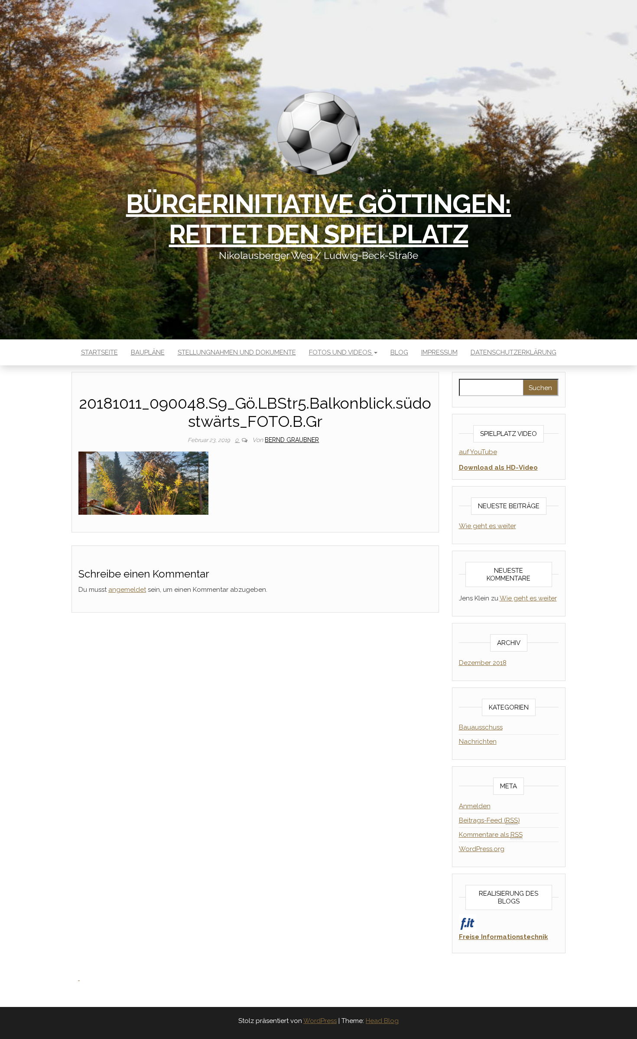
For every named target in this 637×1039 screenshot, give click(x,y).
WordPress (320, 1021)
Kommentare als (491, 835)
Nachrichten (478, 741)
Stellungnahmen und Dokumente (237, 352)
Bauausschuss (481, 727)
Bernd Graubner (292, 439)
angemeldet (127, 590)
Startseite (99, 352)
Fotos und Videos (341, 352)
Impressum (439, 352)
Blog (399, 352)
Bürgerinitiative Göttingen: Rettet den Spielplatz (318, 219)
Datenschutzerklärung (513, 352)
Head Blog (382, 1021)
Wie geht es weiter (487, 526)
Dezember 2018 (483, 663)
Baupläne (148, 352)
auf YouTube (478, 452)
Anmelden (475, 806)
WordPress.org (481, 849)
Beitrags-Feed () (489, 820)
